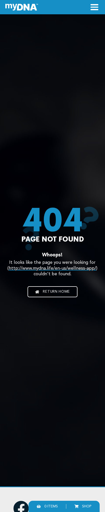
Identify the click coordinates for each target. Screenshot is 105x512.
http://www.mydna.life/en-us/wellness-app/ (52, 268)
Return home (56, 291)
